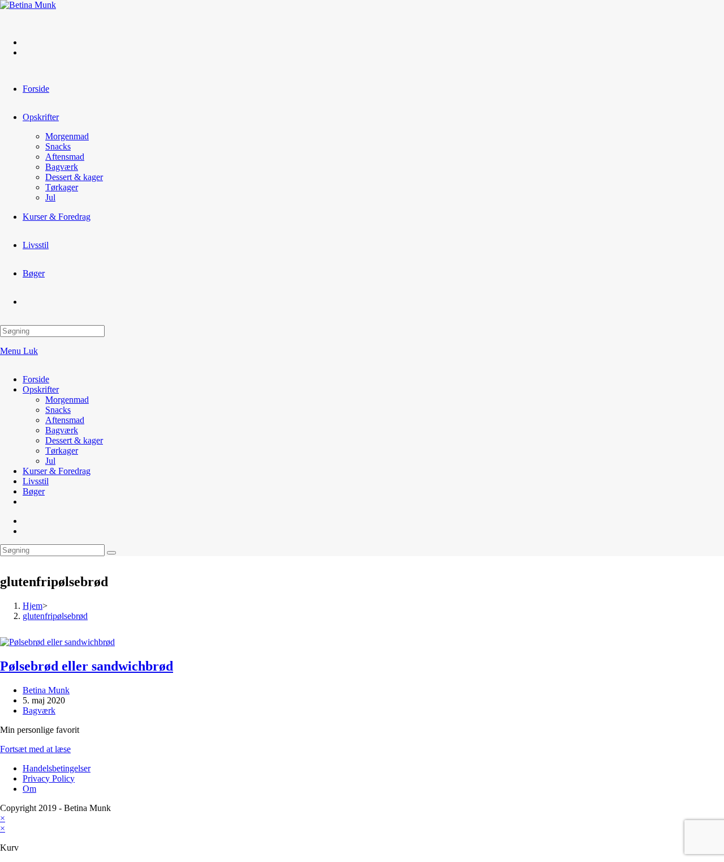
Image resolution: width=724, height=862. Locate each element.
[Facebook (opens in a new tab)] (28, 42)
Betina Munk (46, 690)
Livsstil (36, 481)
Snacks (58, 410)
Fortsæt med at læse (35, 749)
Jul (50, 461)
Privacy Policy (49, 778)
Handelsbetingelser (56, 768)
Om (29, 788)
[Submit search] (111, 552)
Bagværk (61, 430)
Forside (36, 379)
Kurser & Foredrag (56, 471)
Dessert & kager (74, 440)
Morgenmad (67, 399)
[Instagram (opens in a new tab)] (28, 52)
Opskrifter (41, 389)
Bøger (34, 491)
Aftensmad (64, 420)
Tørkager (61, 450)
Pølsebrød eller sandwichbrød (86, 666)
